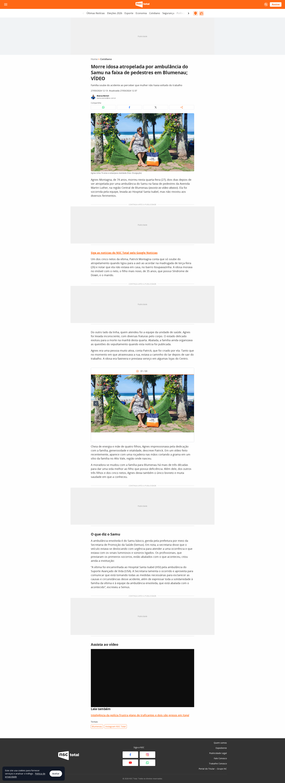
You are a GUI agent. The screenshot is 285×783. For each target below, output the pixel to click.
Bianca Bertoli (103, 96)
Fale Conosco (220, 758)
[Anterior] (95, 403)
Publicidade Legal (218, 753)
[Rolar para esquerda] (83, 13)
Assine (276, 4)
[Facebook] (130, 754)
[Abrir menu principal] (6, 4)
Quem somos (220, 742)
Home (94, 59)
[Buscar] (266, 4)
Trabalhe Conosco (218, 763)
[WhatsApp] (147, 762)
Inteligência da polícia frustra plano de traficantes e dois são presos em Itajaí (140, 715)
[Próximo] (189, 403)
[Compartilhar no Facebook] (129, 107)
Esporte (129, 13)
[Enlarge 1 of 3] (190, 378)
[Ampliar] (190, 117)
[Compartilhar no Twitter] (155, 107)
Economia (141, 13)
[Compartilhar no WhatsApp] (103, 107)
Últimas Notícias (96, 13)
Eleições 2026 (114, 13)
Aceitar (55, 773)
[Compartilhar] (181, 107)
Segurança (168, 13)
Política (181, 13)
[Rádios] (201, 13)
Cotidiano (154, 13)
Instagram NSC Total (115, 726)
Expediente (221, 748)
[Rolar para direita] (188, 13)
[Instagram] (147, 754)
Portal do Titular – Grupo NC (213, 768)
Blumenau (97, 726)
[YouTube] (130, 762)
